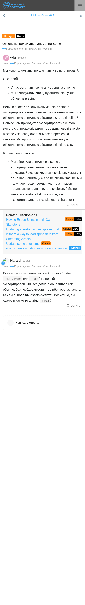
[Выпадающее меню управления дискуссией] (81, 15)
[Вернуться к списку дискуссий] (4, 15)
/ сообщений (41, 15)
